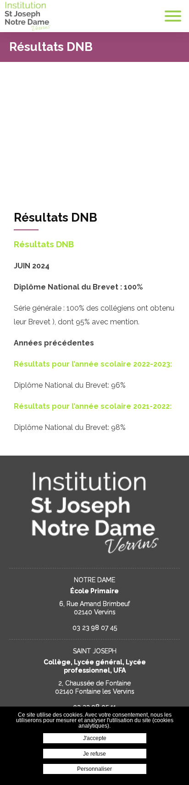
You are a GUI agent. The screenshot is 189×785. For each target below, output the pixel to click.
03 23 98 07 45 (94, 627)
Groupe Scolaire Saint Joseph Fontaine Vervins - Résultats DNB (27, 16)
